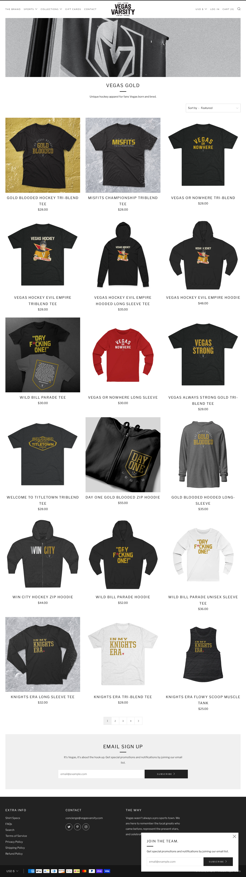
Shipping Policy (15, 847)
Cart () (228, 9)
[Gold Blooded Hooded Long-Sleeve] (203, 454)
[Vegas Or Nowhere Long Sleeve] (123, 355)
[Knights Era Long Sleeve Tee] (42, 654)
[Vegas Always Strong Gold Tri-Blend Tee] (203, 355)
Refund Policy (14, 853)
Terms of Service (16, 836)
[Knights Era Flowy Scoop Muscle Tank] (203, 654)
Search (9, 830)
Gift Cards (73, 9)
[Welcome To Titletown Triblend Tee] (42, 454)
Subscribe (164, 774)
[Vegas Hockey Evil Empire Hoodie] (203, 255)
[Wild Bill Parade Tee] (42, 355)
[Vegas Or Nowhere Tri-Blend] (203, 155)
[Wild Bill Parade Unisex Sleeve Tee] (203, 554)
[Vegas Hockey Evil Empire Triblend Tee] (42, 255)
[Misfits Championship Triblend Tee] (123, 155)
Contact (90, 9)
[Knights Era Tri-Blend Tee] (123, 654)
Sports (29, 9)
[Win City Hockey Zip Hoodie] (42, 554)
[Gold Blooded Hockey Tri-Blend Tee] (42, 155)
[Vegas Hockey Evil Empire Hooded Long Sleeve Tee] (123, 255)
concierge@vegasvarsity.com (84, 818)
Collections (50, 9)
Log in (215, 9)
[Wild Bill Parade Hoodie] (123, 554)
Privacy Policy (14, 841)
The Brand (13, 9)
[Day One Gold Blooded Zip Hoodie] (123, 454)
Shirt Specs (12, 818)
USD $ (200, 9)
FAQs (8, 824)
